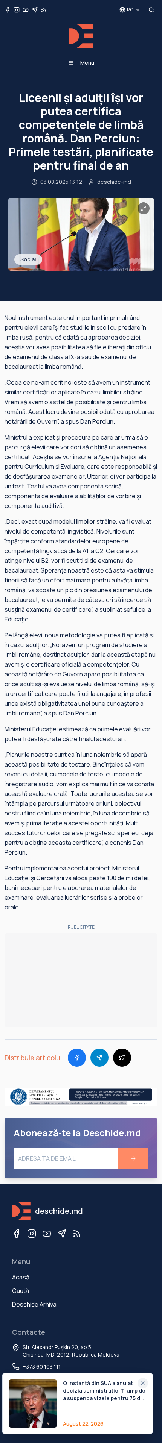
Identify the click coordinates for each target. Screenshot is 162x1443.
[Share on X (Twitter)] (122, 1058)
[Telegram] (61, 1233)
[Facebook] (16, 1233)
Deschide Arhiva (34, 1304)
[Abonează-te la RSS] (44, 10)
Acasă (20, 1277)
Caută (20, 1291)
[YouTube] (46, 1233)
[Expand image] (144, 208)
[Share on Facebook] (77, 1058)
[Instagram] (31, 1233)
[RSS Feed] (76, 1233)
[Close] (143, 1383)
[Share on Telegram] (99, 1058)
